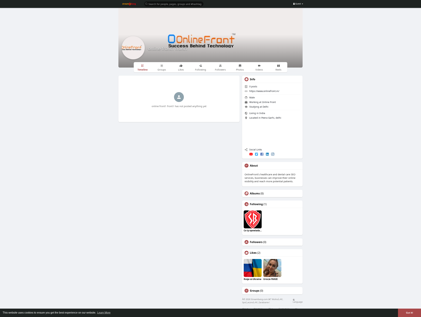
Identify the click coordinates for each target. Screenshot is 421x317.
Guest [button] (298, 3)
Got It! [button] (409, 312)
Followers (256, 242)
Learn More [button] (104, 312)
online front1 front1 (168, 49)
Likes (253, 252)
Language (298, 301)
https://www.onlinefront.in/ (264, 91)
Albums (255, 193)
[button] (174, 3)
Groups (254, 290)
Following (256, 204)
